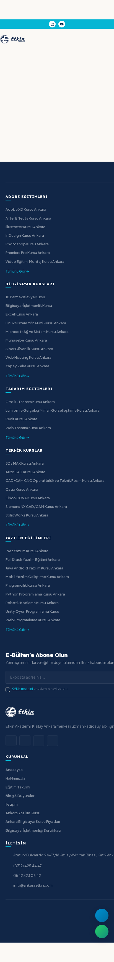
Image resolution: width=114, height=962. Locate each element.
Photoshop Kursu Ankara (27, 244)
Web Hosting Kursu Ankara (28, 357)
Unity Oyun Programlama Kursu (32, 611)
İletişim (12, 804)
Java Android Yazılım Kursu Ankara (34, 568)
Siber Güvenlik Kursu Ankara (29, 349)
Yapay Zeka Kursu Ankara (27, 366)
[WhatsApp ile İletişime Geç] (101, 931)
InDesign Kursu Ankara (25, 235)
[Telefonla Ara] (101, 915)
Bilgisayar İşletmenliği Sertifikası (33, 830)
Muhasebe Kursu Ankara (26, 340)
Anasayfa (14, 769)
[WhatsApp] (38, 740)
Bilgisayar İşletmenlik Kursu (29, 305)
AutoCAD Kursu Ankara (25, 472)
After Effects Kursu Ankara (28, 218)
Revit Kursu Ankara (21, 419)
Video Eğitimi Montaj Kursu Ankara (35, 261)
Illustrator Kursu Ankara (25, 227)
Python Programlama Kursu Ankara (35, 594)
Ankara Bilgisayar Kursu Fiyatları (33, 821)
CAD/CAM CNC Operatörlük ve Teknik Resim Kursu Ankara (55, 480)
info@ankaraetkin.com (33, 885)
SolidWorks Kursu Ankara (27, 515)
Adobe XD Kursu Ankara (26, 209)
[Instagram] (52, 24)
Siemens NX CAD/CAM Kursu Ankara (36, 506)
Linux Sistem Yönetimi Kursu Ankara (36, 323)
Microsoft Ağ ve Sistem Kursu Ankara (37, 331)
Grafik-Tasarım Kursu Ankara (30, 401)
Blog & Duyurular (20, 795)
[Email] (52, 740)
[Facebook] (11, 740)
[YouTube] (61, 24)
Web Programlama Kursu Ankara (33, 620)
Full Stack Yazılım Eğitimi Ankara (33, 559)
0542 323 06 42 (27, 875)
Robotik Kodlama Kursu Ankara (32, 602)
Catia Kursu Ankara (22, 489)
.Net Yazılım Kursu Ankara (27, 551)
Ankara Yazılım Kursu (23, 813)
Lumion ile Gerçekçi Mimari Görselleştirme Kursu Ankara (53, 410)
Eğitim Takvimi (18, 787)
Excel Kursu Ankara (22, 314)
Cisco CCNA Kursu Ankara (28, 498)
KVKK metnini (22, 688)
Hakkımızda (15, 778)
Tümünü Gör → (17, 271)
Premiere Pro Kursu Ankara (28, 252)
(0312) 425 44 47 (27, 866)
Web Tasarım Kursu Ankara (28, 428)
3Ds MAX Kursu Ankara (25, 463)
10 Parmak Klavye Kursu (25, 297)
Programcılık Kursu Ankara (28, 585)
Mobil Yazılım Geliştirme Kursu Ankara (37, 576)
